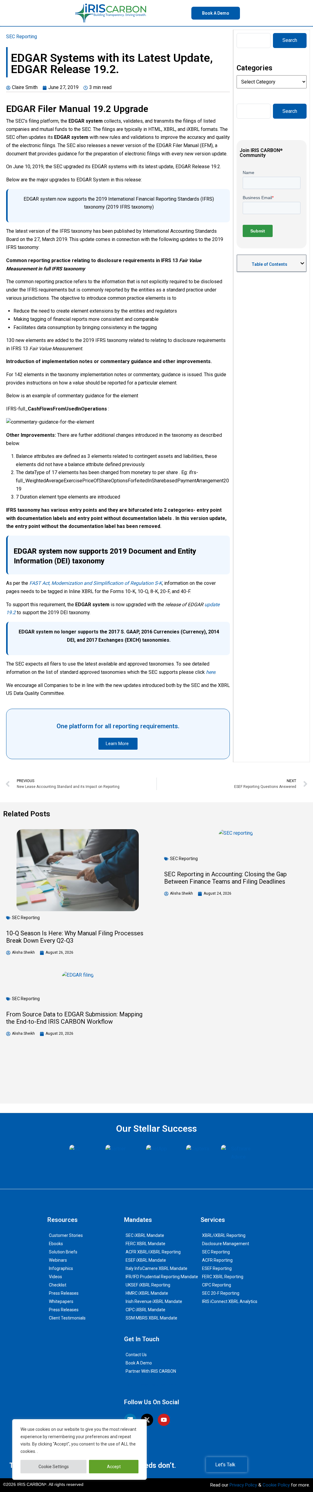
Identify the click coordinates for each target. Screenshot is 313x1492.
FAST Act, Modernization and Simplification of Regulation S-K (95, 583)
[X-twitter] (147, 1420)
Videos (55, 1276)
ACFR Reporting (217, 1260)
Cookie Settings (54, 1466)
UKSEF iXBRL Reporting (148, 1284)
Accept (114, 1466)
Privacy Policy (243, 1485)
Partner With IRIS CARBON (151, 1371)
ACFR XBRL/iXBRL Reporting (153, 1251)
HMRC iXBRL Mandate (147, 1293)
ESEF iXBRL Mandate (146, 1260)
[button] (302, 263)
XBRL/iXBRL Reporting (223, 1235)
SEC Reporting (21, 36)
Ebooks (56, 1243)
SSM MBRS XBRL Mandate (151, 1318)
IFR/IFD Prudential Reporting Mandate (162, 1276)
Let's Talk (225, 1465)
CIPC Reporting (216, 1284)
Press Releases (64, 1293)
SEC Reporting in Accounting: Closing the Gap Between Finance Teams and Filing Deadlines (225, 877)
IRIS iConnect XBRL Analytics (229, 1301)
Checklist (57, 1284)
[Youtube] (164, 1420)
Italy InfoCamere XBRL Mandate (156, 1268)
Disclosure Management (225, 1243)
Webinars (58, 1260)
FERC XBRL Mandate (145, 1243)
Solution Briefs (63, 1251)
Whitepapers (61, 1301)
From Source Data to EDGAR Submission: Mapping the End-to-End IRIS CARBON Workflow (74, 1018)
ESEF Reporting (217, 1268)
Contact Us (136, 1354)
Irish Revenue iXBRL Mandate (154, 1301)
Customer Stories (66, 1235)
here (210, 672)
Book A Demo (139, 1362)
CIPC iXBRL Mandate (145, 1309)
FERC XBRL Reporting (222, 1276)
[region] (79, 1449)
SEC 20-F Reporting (220, 1293)
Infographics (61, 1268)
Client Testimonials (67, 1318)
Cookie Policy (276, 1485)
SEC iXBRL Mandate (145, 1235)
